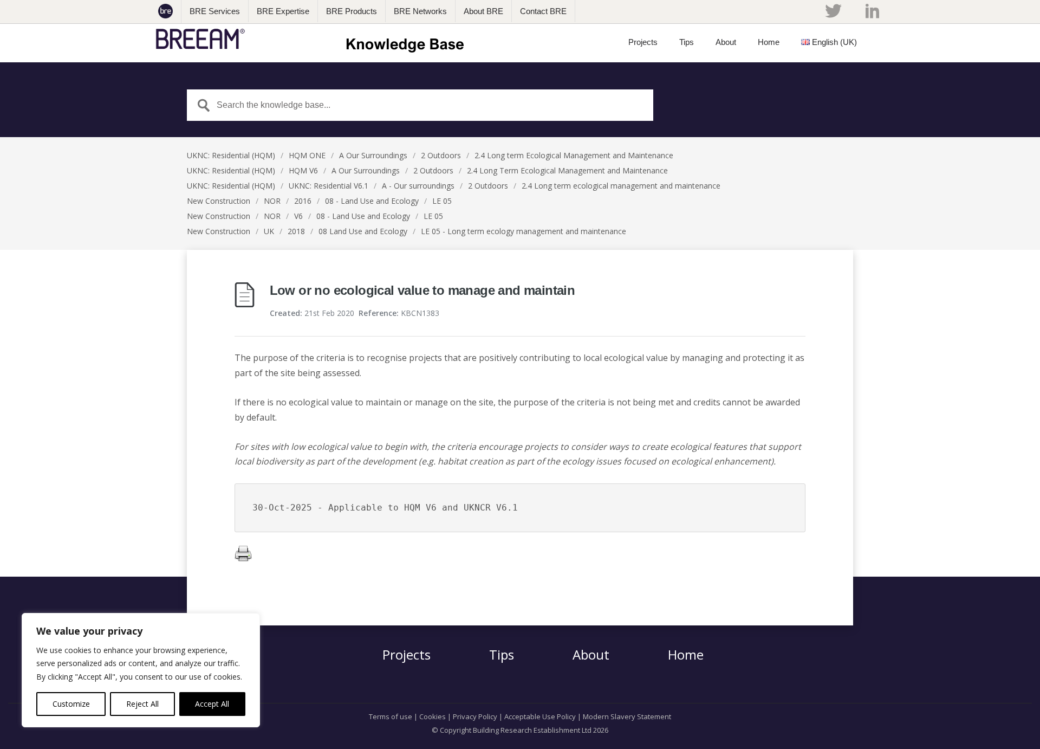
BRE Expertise (283, 11)
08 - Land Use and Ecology (372, 201)
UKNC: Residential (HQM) (231, 155)
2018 (296, 231)
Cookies (432, 716)
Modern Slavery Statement (627, 716)
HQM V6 (303, 170)
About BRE (483, 11)
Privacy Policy (475, 716)
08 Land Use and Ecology (362, 231)
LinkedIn (872, 11)
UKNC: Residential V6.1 (328, 185)
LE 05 (442, 201)
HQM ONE (307, 155)
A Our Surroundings (373, 155)
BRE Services (215, 11)
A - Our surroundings (418, 185)
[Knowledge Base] (313, 39)
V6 (298, 216)
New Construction (218, 201)
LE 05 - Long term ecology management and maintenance (523, 231)
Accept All (212, 704)
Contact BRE (543, 11)
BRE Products (351, 11)
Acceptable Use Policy (540, 716)
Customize (71, 704)
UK (269, 231)
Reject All (142, 704)
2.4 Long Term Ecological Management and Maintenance (567, 170)
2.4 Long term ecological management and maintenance (621, 185)
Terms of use (390, 716)
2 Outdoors (441, 155)
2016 (302, 201)
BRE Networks (420, 11)
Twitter (833, 11)
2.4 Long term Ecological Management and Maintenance (573, 155)
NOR (272, 201)
